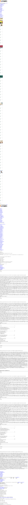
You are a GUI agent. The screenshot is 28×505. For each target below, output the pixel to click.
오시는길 (1, 225)
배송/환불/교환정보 (2, 472)
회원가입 (1, 14)
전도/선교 (1, 233)
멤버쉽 (1, 11)
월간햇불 (1, 246)
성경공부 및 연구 (2, 222)
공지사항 (1, 211)
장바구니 (1, 249)
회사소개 (1, 497)
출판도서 (1, 208)
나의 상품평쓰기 (17, 477)
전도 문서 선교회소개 (2, 3)
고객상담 (1, 245)
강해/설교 (1, 229)
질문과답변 (1, 212)
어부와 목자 (1, 240)
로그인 (1, 13)
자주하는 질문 (1, 244)
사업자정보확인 (11, 497)
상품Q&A (1, 269)
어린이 (1, 7)
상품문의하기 (19, 482)
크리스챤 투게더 (2, 239)
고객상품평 (1, 268)
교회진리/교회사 (2, 217)
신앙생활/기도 (1, 4)
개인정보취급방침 (7, 497)
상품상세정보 (1, 267)
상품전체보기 (1, 228)
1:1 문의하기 (22, 482)
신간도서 (1, 209)
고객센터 (1, 16)
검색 (6, 204)
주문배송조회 (1, 15)
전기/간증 (1, 6)
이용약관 (3, 497)
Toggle (1, 12)
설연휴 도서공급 (2, 488)
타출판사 (1, 9)
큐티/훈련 (1, 8)
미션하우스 (1, 238)
